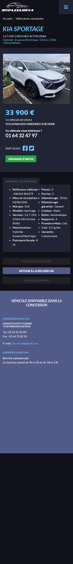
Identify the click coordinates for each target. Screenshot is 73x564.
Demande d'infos (20, 159)
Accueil (7, 18)
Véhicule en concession (29, 18)
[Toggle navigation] (66, 7)
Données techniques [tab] (20, 181)
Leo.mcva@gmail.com (25, 343)
